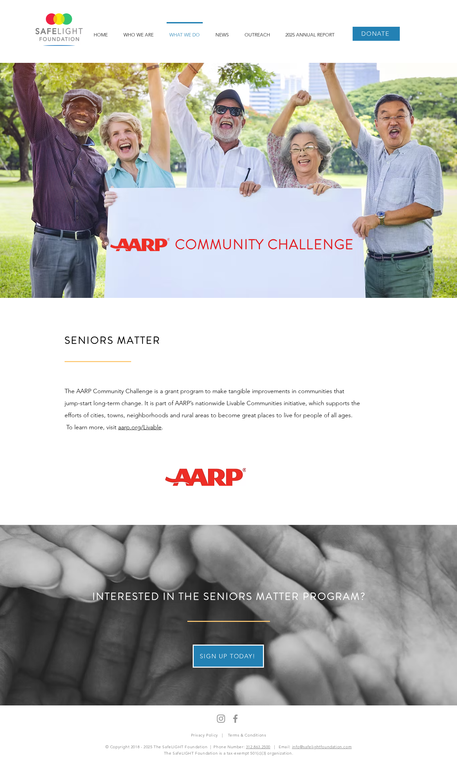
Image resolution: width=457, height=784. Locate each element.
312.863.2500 (258, 746)
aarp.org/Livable (140, 427)
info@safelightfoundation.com (322, 746)
